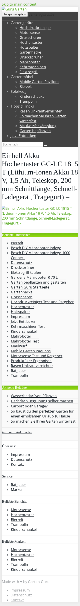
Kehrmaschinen (33, 66)
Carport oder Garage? (29, 406)
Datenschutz (21, 262)
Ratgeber (18, 370)
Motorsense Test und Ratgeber (36, 355)
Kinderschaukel (32, 96)
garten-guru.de (41, 14)
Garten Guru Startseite (30, 287)
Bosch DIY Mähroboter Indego (36, 247)
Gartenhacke (30, 52)
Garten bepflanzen (35, 130)
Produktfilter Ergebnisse (31, 360)
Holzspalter (29, 47)
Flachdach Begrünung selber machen (42, 400)
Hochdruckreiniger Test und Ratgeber (42, 301)
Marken (17, 489)
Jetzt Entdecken (23, 135)
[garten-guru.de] (14, 9)
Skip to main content (19, 4)
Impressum (20, 316)
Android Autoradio (17, 432)
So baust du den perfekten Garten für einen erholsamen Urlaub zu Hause (42, 414)
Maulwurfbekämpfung (38, 125)
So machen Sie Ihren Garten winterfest (43, 421)
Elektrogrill (29, 71)
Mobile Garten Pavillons (39, 81)
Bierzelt (26, 86)
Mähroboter (30, 62)
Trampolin (28, 101)
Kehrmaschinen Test (28, 326)
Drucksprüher (31, 57)
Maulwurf (19, 346)
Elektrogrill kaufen (26, 272)
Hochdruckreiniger (35, 27)
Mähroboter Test (25, 341)
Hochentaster (31, 42)
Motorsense (30, 32)
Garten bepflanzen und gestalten (38, 282)
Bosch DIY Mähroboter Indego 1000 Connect (40, 255)
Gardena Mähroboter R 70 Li (34, 277)
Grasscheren (30, 37)
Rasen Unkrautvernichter (41, 111)
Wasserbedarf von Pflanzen (34, 395)
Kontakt (17, 464)
